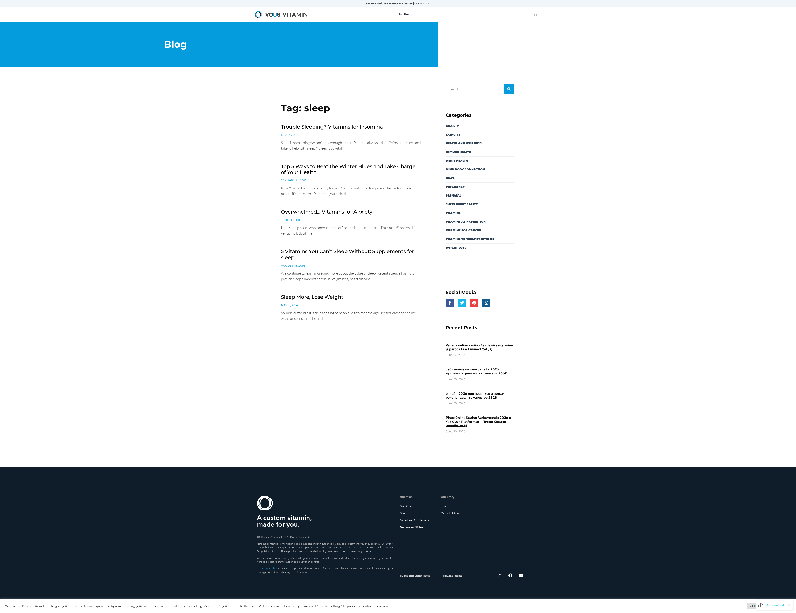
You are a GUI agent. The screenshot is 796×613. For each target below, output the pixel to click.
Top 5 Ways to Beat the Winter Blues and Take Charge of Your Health (348, 169)
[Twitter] (462, 303)
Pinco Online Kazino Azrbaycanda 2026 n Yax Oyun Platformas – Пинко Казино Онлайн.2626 (478, 421)
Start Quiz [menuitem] (404, 14)
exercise (453, 135)
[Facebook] (510, 575)
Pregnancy (455, 187)
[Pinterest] (474, 303)
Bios (443, 506)
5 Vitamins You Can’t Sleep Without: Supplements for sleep (347, 254)
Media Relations (450, 513)
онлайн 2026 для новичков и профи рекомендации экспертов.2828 (475, 395)
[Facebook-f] (450, 303)
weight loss (456, 248)
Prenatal (453, 196)
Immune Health (458, 152)
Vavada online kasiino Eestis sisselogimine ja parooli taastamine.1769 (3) (479, 347)
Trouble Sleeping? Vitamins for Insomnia (332, 127)
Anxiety (452, 126)
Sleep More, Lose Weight (312, 297)
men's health (457, 161)
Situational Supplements (415, 520)
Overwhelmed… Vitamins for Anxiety (326, 212)
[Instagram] (486, 303)
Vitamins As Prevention (466, 222)
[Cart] (535, 14)
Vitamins (453, 213)
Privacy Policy (269, 568)
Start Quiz (406, 506)
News (450, 178)
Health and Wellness (464, 143)
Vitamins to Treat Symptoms (470, 239)
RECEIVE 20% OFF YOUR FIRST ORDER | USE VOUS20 (398, 3)
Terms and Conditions (415, 576)
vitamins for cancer (463, 230)
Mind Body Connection (465, 169)
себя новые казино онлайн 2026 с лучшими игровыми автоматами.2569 (476, 371)
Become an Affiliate (411, 527)
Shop (403, 513)
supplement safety (462, 204)
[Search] (509, 89)
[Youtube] (521, 575)
